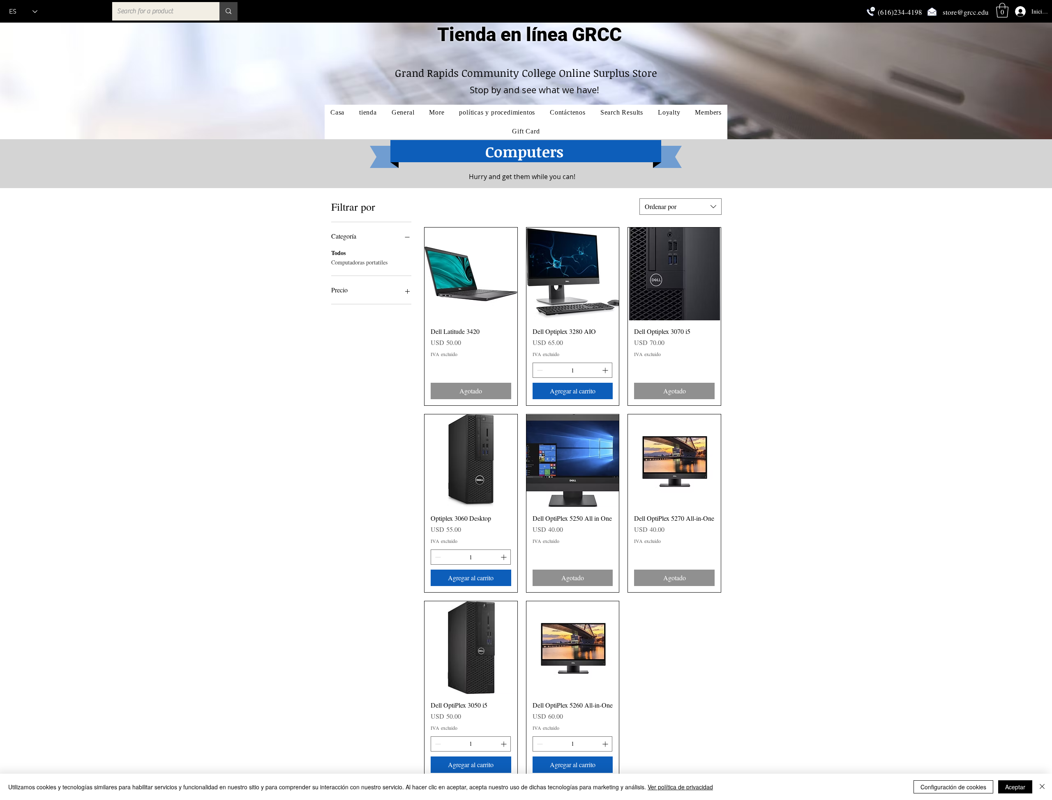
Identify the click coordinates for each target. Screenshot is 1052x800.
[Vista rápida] (470, 274)
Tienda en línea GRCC (529, 34)
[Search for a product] (228, 11)
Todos (338, 252)
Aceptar (1015, 787)
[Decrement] (539, 370)
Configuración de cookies (953, 787)
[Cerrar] (1042, 786)
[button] (1002, 10)
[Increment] (606, 370)
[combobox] (680, 206)
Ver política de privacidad (680, 787)
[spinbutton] (572, 370)
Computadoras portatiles (359, 262)
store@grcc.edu (966, 12)
